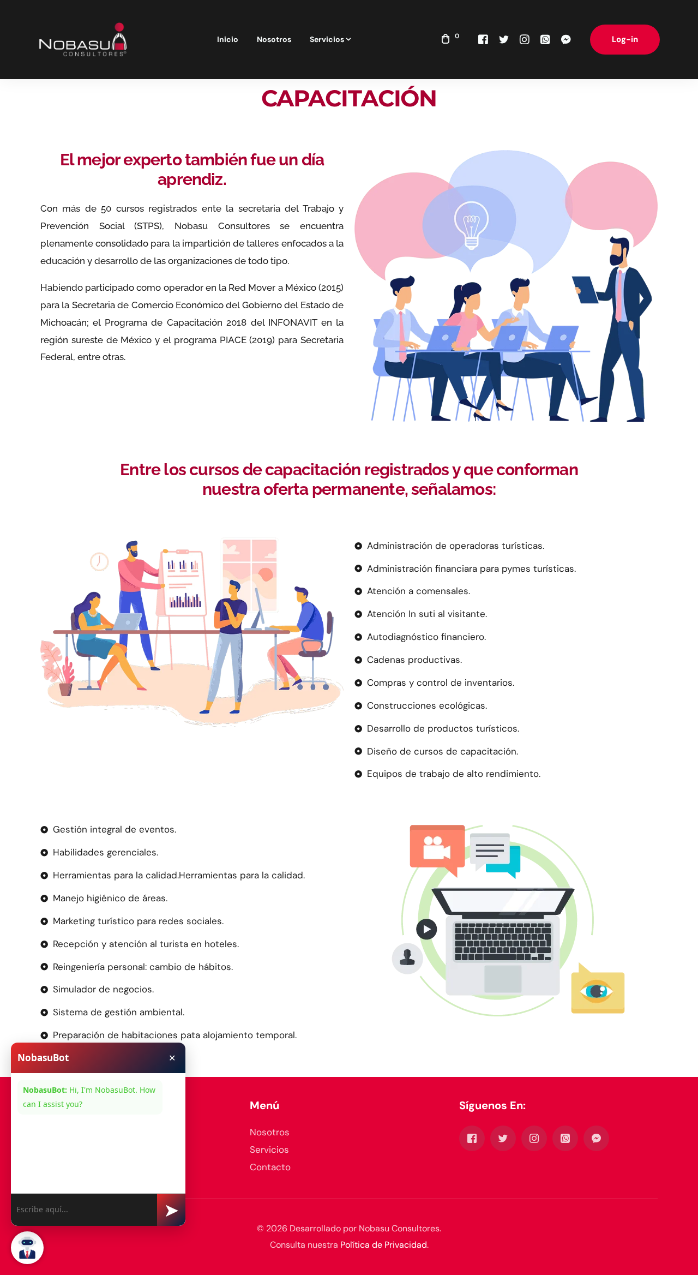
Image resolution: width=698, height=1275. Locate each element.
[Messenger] (566, 39)
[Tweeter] (504, 39)
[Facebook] (483, 39)
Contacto (270, 1167)
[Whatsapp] (545, 39)
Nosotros (270, 1132)
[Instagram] (524, 39)
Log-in (625, 39)
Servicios (269, 1150)
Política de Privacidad (383, 1244)
